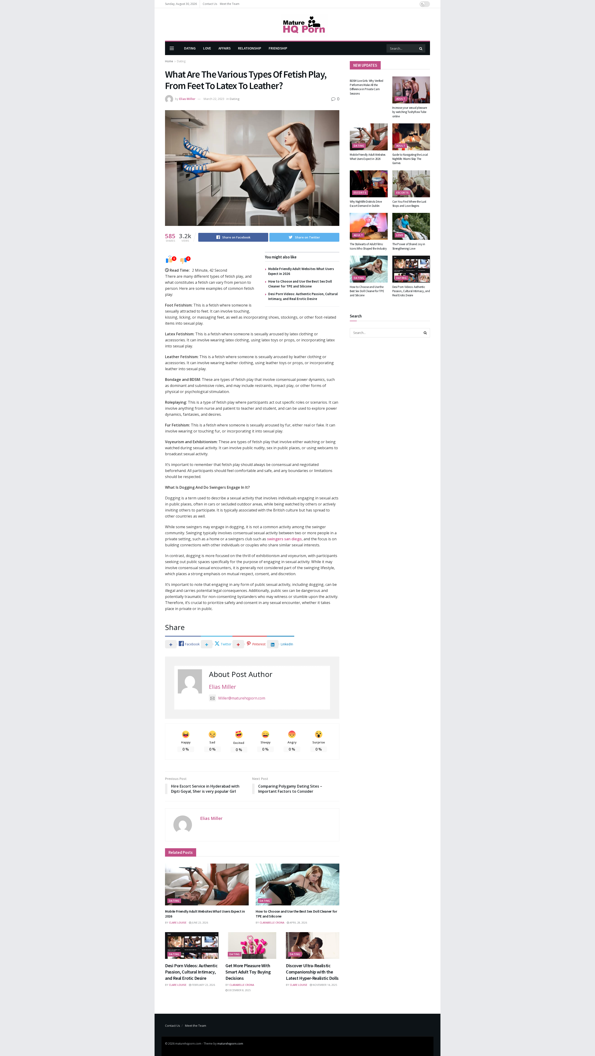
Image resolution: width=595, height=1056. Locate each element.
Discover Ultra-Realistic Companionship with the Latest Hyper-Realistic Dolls (312, 972)
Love (207, 48)
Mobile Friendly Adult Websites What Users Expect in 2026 (367, 157)
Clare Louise (177, 922)
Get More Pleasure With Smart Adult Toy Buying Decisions (248, 972)
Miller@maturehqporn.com (241, 698)
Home (169, 61)
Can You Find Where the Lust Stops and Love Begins (409, 204)
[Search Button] (421, 48)
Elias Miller (187, 99)
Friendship (278, 48)
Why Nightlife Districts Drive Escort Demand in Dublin (366, 204)
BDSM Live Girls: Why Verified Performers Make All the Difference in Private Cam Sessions (366, 87)
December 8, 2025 (239, 990)
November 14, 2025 (324, 985)
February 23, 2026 (203, 985)
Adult (400, 98)
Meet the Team (229, 4)
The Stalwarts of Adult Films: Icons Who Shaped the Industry (368, 246)
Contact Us (210, 4)
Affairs (224, 48)
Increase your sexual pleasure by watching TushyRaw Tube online (409, 112)
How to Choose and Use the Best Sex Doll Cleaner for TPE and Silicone (367, 291)
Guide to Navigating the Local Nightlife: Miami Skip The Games (410, 159)
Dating (190, 48)
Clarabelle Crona (272, 922)
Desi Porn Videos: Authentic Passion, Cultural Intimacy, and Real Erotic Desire (191, 972)
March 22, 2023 (214, 99)
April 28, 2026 (298, 922)
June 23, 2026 (199, 922)
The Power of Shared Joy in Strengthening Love (408, 246)
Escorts (360, 192)
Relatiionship (249, 48)
